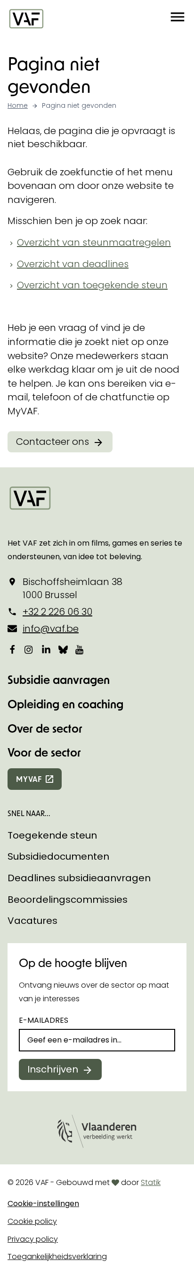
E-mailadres (43, 1020)
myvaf (29, 778)
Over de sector (45, 728)
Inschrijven (52, 1069)
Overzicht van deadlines (73, 263)
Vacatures (32, 920)
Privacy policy (33, 1239)
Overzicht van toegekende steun (92, 285)
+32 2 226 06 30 (57, 611)
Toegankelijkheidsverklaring (57, 1256)
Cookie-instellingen (43, 1203)
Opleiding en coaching (65, 704)
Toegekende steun (52, 835)
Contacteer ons (52, 441)
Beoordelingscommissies (68, 899)
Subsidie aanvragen (59, 679)
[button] (177, 18)
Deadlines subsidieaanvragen (79, 878)
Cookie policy (32, 1221)
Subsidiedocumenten (58, 856)
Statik (151, 1182)
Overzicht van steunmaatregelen (94, 242)
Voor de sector (44, 752)
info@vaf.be (51, 628)
